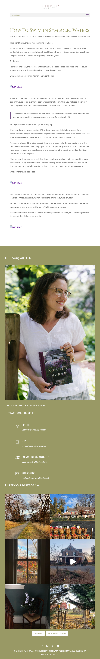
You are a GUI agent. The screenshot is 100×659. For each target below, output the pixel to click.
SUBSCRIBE (28, 473)
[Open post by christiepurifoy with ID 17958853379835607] (72, 516)
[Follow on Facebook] (42, 646)
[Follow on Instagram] (47, 646)
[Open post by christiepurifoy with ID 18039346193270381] (27, 561)
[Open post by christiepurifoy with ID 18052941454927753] (72, 606)
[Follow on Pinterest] (53, 646)
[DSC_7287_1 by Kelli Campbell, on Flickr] (17, 227)
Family (48, 36)
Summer (74, 36)
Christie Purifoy (18, 36)
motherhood (56, 36)
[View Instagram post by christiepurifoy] (47, 536)
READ (25, 441)
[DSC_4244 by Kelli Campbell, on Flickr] (16, 87)
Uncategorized (84, 36)
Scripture (66, 36)
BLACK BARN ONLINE (35, 457)
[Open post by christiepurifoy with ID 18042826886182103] (27, 606)
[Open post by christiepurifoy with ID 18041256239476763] (72, 561)
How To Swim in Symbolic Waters (49, 30)
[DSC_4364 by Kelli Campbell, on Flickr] (16, 183)
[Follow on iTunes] (58, 646)
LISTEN (26, 425)
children (41, 36)
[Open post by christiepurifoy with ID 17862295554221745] (27, 516)
